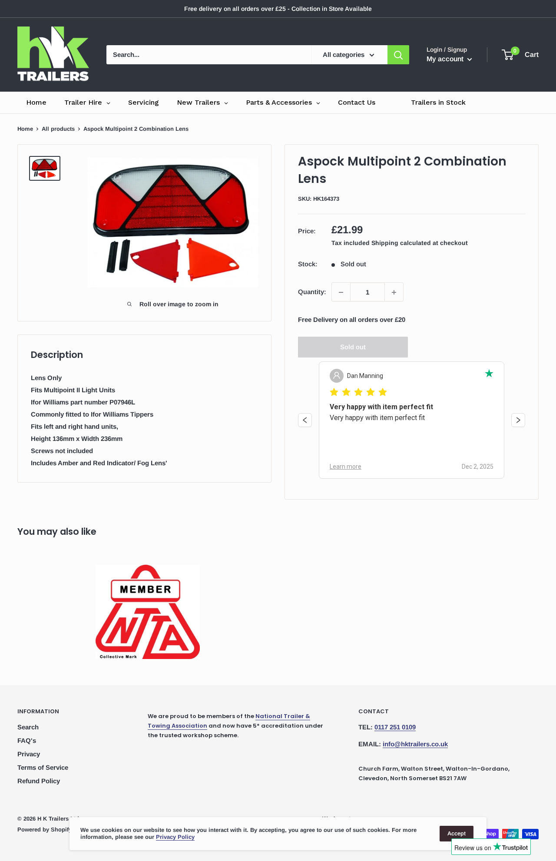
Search (28, 727)
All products (58, 129)
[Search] (398, 54)
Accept (456, 833)
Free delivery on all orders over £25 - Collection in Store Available (278, 8)
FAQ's (26, 740)
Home (25, 129)
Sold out (353, 347)
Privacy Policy (175, 837)
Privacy (28, 754)
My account (446, 59)
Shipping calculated (401, 243)
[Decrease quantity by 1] (341, 292)
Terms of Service (42, 767)
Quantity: (312, 292)
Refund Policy (38, 781)
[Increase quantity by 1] (394, 292)
